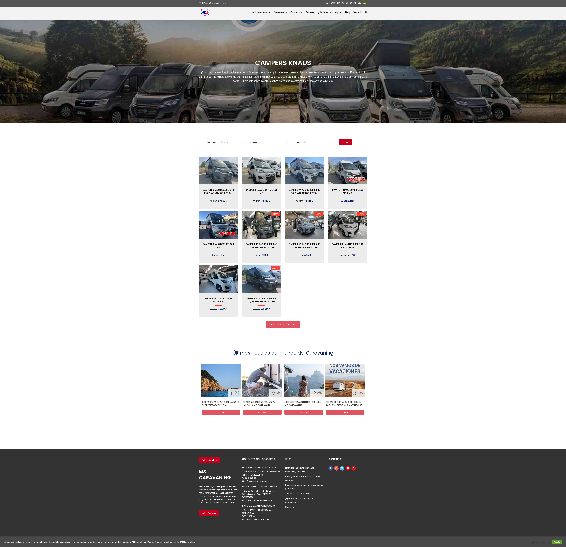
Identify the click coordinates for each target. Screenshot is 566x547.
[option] (221, 391)
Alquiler (338, 12)
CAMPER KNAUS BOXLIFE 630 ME (218, 246)
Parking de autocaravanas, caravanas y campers (303, 478)
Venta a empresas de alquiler (298, 493)
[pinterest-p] (354, 468)
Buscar (345, 142)
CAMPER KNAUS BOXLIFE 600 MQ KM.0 (347, 192)
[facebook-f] (331, 468)
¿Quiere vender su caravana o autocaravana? (299, 500)
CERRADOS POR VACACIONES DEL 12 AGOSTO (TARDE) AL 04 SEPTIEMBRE (344, 404)
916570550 (248, 497)
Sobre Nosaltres (209, 460)
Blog (347, 12)
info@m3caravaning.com (214, 3)
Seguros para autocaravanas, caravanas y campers (304, 487)
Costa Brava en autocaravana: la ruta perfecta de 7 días (220, 404)
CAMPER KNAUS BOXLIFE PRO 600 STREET (348, 246)
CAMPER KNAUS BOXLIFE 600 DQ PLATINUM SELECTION (304, 192)
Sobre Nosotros (209, 513)
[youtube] (348, 468)
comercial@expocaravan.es (257, 519)
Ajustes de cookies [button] (540, 542)
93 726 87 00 (249, 516)
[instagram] (336, 468)
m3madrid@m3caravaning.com (259, 500)
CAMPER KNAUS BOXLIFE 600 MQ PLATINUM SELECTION (304, 246)
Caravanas (279, 12)
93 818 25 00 (250, 478)
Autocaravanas (259, 12)
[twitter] (342, 468)
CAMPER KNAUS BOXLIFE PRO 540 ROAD (218, 300)
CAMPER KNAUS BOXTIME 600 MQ (261, 192)
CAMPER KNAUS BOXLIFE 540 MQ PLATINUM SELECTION (218, 192)
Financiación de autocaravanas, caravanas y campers (299, 470)
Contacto (357, 12)
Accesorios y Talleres (317, 12)
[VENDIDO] (347, 170)
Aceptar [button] (557, 542)
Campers (295, 12)
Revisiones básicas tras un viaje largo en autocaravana (260, 404)
